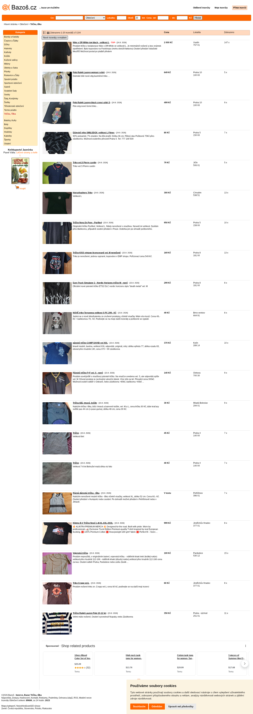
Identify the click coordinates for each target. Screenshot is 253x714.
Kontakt (34, 698)
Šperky (7, 139)
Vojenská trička (80, 553)
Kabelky (8, 136)
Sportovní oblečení (13, 83)
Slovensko (29, 708)
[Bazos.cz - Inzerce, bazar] (19, 9)
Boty (6, 124)
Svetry (7, 94)
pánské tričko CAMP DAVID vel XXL (90, 343)
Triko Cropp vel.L (81, 583)
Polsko (38, 708)
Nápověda (6, 698)
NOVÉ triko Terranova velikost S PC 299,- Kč (94, 313)
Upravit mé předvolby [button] (180, 706)
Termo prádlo (10, 110)
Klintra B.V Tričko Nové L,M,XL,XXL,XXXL (93, 523)
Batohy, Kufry (10, 120)
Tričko (76, 433)
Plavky (7, 71)
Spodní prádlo (10, 79)
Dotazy (15, 698)
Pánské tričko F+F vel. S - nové (88, 373)
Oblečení (24, 24)
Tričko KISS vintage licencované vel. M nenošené (97, 253)
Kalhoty (7, 52)
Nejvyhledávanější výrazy (28, 706)
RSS (76, 698)
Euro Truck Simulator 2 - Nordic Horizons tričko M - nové (100, 283)
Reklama (43, 698)
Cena (166, 32)
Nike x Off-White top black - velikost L (91, 42)
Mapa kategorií (8, 706)
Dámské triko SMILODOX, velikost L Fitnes (93, 132)
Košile (7, 56)
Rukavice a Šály (11, 75)
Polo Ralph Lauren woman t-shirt (89, 72)
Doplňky (8, 128)
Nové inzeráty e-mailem (55, 37)
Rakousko (47, 708)
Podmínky (53, 698)
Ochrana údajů (66, 698)
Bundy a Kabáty (11, 37)
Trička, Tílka (10, 114)
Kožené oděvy (11, 60)
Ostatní (7, 143)
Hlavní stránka (10, 24)
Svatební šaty (10, 91)
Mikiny (7, 64)
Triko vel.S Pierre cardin (84, 162)
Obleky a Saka (11, 68)
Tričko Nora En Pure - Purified (87, 222)
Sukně (7, 87)
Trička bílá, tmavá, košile (85, 403)
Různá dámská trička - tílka (86, 493)
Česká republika (15, 708)
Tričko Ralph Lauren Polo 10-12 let (89, 613)
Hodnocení (25, 698)
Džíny (6, 44)
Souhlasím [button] (139, 706)
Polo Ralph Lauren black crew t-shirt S (91, 102)
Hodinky (8, 132)
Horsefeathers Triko (82, 192)
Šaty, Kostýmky (11, 98)
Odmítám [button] (157, 706)
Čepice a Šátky (11, 41)
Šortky (7, 102)
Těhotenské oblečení (14, 106)
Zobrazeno (229, 32)
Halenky (8, 48)
